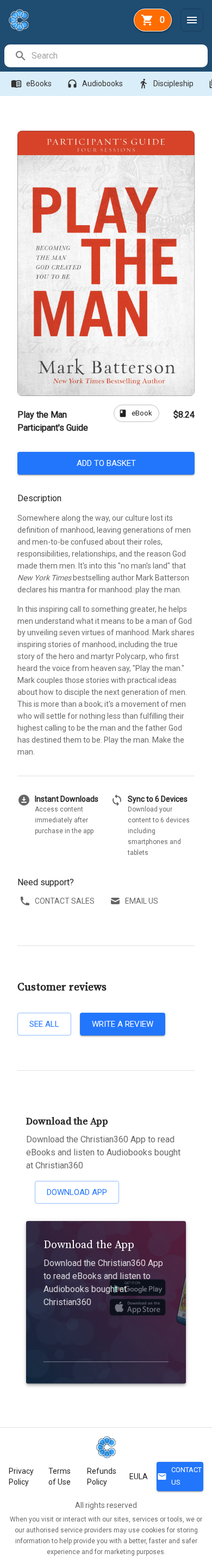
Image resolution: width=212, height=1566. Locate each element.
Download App (77, 1192)
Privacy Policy (21, 1476)
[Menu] (191, 20)
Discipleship (166, 83)
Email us (141, 901)
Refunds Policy (101, 1476)
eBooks (31, 83)
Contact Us (179, 1476)
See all (44, 1024)
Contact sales (65, 901)
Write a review (122, 1024)
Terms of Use (59, 1476)
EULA (138, 1476)
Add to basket (106, 463)
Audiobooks (95, 83)
